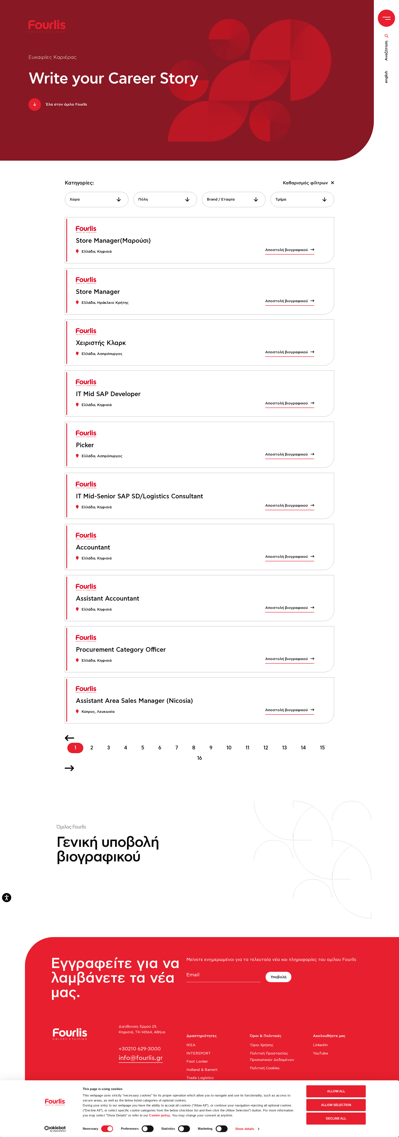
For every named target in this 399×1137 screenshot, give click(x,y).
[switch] (148, 1128)
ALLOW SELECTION (336, 1105)
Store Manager (98, 292)
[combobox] (96, 199)
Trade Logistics (200, 1078)
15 (322, 747)
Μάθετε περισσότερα (82, 898)
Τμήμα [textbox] (280, 199)
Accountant (93, 547)
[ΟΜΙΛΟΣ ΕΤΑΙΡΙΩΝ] (49, 26)
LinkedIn (320, 1045)
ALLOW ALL (336, 1091)
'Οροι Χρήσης (261, 1045)
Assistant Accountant (107, 599)
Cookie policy (159, 1115)
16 (199, 758)
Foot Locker (197, 1061)
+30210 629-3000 (140, 1048)
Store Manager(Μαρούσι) (113, 241)
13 (284, 747)
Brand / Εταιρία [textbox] (221, 199)
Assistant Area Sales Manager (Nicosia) (134, 701)
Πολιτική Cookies (265, 1068)
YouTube (320, 1053)
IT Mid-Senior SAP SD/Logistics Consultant (139, 496)
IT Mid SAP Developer (108, 394)
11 (247, 747)
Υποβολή (278, 977)
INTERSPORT (198, 1053)
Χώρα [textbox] (75, 199)
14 (303, 747)
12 (266, 747)
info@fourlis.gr (141, 1058)
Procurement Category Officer (121, 650)
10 (229, 747)
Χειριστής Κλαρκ (101, 343)
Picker (85, 445)
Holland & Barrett (202, 1070)
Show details (244, 1129)
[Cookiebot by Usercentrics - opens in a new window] (55, 1129)
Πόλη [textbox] (143, 199)
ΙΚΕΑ (191, 1045)
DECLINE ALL (336, 1118)
